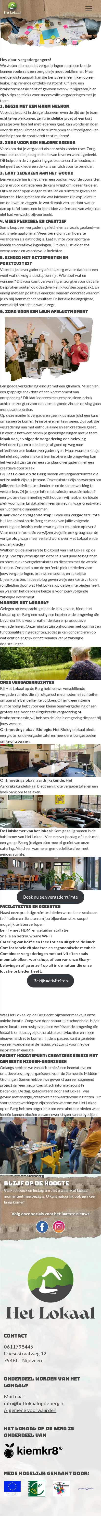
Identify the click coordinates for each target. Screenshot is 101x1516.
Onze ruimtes (58, 479)
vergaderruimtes (78, 473)
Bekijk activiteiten (50, 980)
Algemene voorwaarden (30, 1410)
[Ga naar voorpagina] (12, 8)
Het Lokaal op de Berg (25, 473)
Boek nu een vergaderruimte (50, 897)
